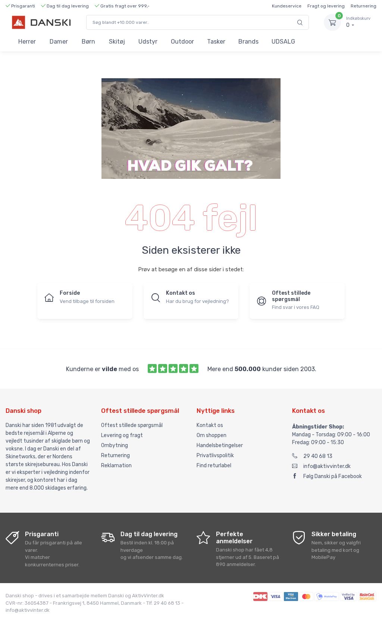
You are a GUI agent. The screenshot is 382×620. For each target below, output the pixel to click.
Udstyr (147, 41)
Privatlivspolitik (215, 455)
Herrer (27, 41)
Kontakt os (210, 425)
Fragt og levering (326, 6)
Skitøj (117, 41)
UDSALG (283, 41)
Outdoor (182, 41)
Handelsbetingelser (220, 445)
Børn (88, 41)
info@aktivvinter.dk (327, 466)
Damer (59, 41)
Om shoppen (211, 435)
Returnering (363, 6)
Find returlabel (214, 465)
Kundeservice (286, 6)
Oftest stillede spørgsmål (132, 425)
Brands (248, 41)
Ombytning (114, 445)
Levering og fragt (122, 435)
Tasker (216, 41)
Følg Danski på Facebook (332, 476)
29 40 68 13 (317, 456)
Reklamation (116, 465)
